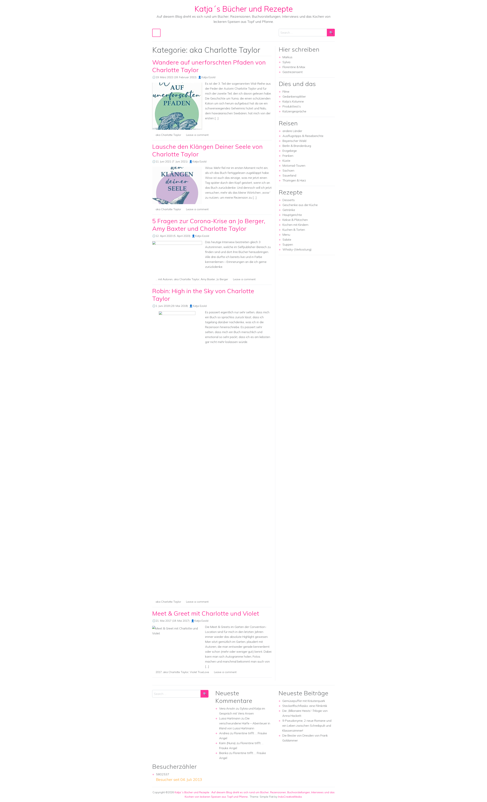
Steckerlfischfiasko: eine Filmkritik (304, 706)
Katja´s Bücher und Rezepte (243, 9)
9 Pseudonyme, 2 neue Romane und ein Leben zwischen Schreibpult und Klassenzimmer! (306, 725)
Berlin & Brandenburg (296, 146)
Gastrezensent (292, 72)
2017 (159, 672)
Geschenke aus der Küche (300, 205)
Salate (286, 239)
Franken (287, 156)
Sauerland (289, 175)
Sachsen (288, 170)
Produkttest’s (291, 106)
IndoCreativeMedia (290, 796)
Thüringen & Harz (294, 180)
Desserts (288, 200)
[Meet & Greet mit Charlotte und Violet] (177, 631)
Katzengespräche (294, 111)
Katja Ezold (208, 77)
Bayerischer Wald (294, 141)
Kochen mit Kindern (295, 225)
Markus (287, 57)
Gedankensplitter (294, 96)
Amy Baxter (208, 279)
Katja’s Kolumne (293, 101)
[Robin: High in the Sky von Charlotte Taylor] (177, 454)
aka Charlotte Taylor (168, 135)
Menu (286, 234)
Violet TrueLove (199, 672)
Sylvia (286, 62)
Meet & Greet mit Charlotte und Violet (205, 613)
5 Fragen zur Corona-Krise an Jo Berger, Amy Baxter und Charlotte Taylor (208, 224)
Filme (285, 91)
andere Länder (292, 131)
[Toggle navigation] (156, 33)
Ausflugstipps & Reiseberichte (302, 136)
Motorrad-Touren (293, 165)
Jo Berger (222, 279)
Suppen (287, 244)
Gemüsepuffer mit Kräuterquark (303, 701)
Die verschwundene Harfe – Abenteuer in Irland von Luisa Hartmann (244, 723)
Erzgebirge (289, 151)
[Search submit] (331, 32)
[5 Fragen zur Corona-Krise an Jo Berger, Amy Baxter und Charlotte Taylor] (177, 257)
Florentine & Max (293, 67)
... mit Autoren (164, 279)
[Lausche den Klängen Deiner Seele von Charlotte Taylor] (177, 185)
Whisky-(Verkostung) (297, 249)
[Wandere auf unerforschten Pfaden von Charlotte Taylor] (177, 106)
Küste (286, 160)
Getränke (288, 210)
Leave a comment (197, 135)
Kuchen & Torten (293, 230)
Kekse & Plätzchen (295, 220)
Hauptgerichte (292, 215)
